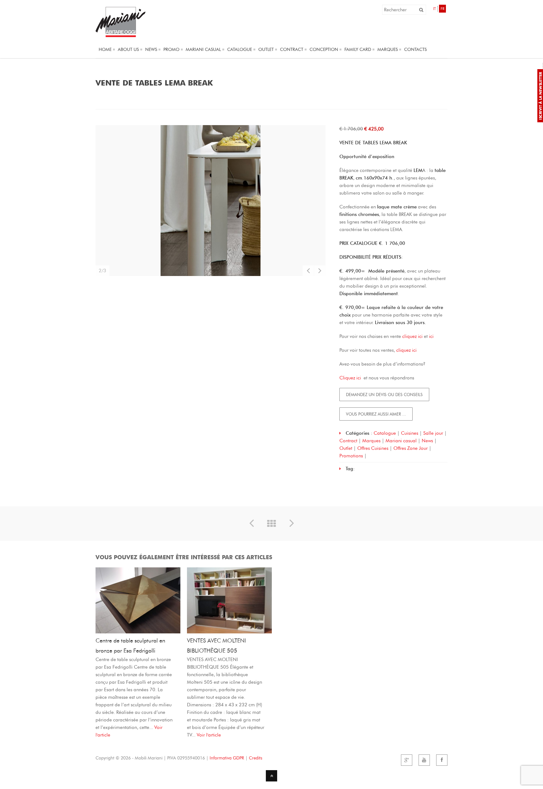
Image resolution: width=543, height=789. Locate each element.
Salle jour (433, 433)
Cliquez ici (350, 378)
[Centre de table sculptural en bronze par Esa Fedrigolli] (138, 632)
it (434, 8)
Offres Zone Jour (410, 448)
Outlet (345, 448)
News (427, 441)
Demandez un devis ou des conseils (384, 394)
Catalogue (385, 433)
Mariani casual (401, 441)
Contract (348, 441)
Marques (371, 441)
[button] (421, 10)
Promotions (351, 456)
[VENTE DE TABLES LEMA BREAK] (211, 200)
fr (442, 8)
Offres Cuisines (372, 448)
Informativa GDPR (227, 758)
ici (431, 336)
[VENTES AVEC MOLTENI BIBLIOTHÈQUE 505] (229, 632)
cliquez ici (413, 336)
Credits (255, 758)
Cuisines (409, 433)
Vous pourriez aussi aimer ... (376, 414)
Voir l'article (209, 735)
